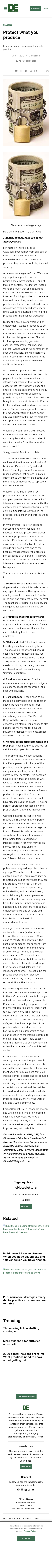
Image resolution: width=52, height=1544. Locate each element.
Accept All (26, 1538)
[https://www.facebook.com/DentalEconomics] (18, 1489)
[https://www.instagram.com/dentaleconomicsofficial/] (22, 1489)
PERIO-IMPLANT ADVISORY (22, 1509)
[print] (47, 71)
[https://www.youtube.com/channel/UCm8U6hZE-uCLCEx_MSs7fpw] (32, 1489)
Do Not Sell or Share (30, 1518)
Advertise (16, 1518)
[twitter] (26, 71)
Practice (7, 25)
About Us (7, 1518)
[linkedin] (21, 71)
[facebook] (16, 71)
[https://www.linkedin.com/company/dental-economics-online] (25, 1489)
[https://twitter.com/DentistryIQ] (29, 1489)
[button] (5, 8)
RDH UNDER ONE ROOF (26, 1502)
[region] (26, 1532)
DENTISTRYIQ (26, 1505)
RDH (39, 1509)
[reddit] (30, 71)
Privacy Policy (30, 1531)
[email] (35, 71)
